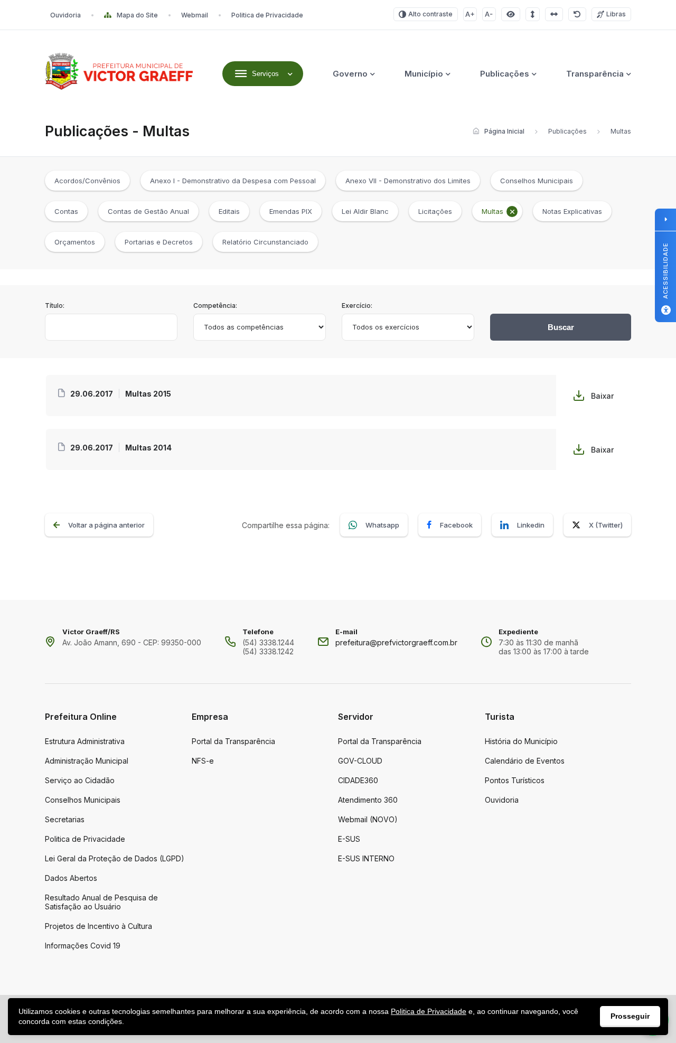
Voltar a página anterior (106, 525)
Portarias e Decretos (159, 242)
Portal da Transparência (233, 741)
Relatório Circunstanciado (265, 242)
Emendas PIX (290, 211)
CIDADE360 (358, 780)
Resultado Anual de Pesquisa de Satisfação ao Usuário (101, 902)
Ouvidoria (65, 15)
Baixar (602, 395)
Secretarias (64, 819)
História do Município (521, 741)
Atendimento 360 (368, 799)
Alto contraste (430, 14)
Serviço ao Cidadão (80, 780)
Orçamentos (74, 242)
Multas (492, 211)
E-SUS (349, 838)
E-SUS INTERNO (366, 858)
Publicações (504, 74)
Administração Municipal (86, 760)
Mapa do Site (137, 15)
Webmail (194, 15)
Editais (229, 211)
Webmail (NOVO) (368, 819)
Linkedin (530, 525)
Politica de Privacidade (267, 15)
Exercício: (357, 305)
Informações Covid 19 (82, 945)
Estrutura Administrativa (85, 741)
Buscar (561, 327)
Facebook (456, 525)
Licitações (435, 211)
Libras (616, 14)
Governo (350, 74)
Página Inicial (504, 131)
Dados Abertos (71, 877)
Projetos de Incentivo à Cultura (98, 926)
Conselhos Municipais (536, 180)
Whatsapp (382, 525)
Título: (54, 305)
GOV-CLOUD (360, 760)
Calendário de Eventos (525, 760)
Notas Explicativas (572, 211)
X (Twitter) (606, 525)
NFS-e (203, 760)
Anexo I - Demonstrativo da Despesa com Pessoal (233, 180)
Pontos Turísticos (514, 780)
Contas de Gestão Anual (148, 211)
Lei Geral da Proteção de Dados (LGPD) (114, 858)
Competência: (215, 305)
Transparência (595, 74)
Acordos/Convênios (87, 180)
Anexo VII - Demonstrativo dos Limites (408, 180)
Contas (66, 211)
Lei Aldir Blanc (365, 211)
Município (424, 74)
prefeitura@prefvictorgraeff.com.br (396, 642)
